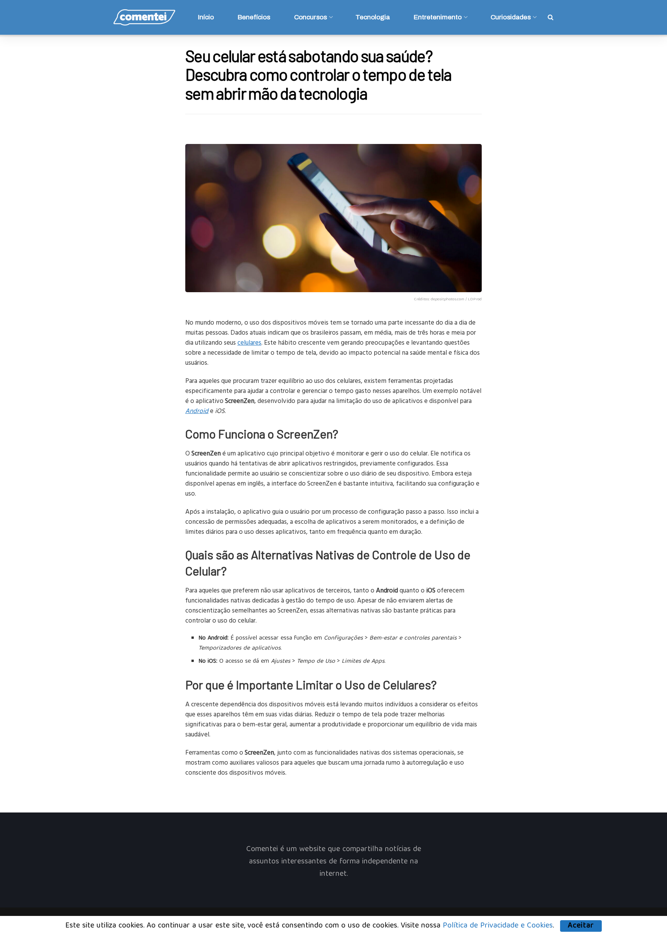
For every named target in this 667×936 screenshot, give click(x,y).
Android (196, 410)
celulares (249, 342)
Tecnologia (373, 17)
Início (206, 17)
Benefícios (254, 17)
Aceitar (581, 926)
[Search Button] (551, 17)
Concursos (310, 17)
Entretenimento (438, 17)
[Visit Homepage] (144, 17)
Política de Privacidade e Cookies (498, 926)
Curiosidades (511, 17)
